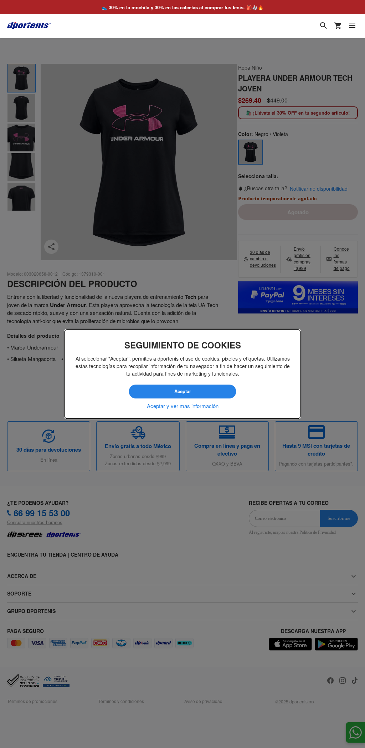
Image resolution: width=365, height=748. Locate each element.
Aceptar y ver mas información (183, 406)
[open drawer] (352, 26)
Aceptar (182, 391)
